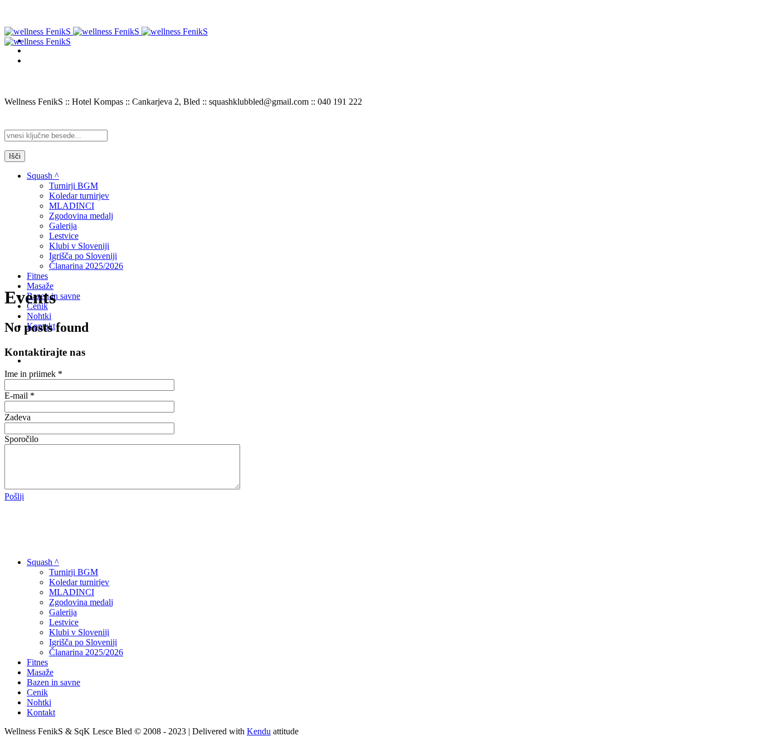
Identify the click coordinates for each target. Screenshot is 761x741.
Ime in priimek (33, 374)
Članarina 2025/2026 (86, 652)
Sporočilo (21, 439)
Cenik (37, 692)
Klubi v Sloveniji (79, 632)
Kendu (259, 731)
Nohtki (39, 702)
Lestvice (64, 622)
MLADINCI (71, 592)
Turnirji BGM (73, 572)
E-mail (19, 395)
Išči (15, 156)
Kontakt (41, 712)
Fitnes (37, 662)
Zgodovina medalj (81, 602)
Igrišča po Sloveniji (83, 642)
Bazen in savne (53, 682)
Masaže (40, 672)
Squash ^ (43, 562)
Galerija (63, 612)
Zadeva (17, 417)
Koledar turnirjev (79, 582)
